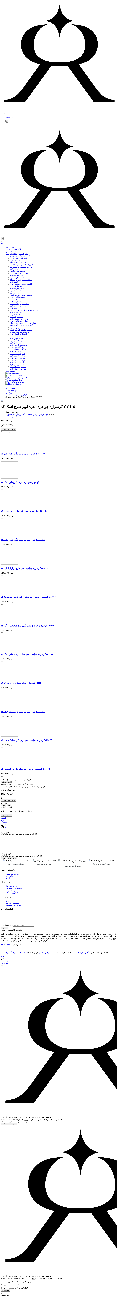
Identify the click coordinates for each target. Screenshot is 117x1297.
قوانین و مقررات (11, 893)
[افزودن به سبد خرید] (2, 489)
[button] (60, 247)
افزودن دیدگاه (6, 782)
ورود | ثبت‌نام (10, 117)
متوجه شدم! (5, 1290)
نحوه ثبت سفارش (12, 901)
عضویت (4, 928)
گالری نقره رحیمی (82, 952)
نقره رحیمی (9, 417)
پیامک (3, 830)
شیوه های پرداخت (12, 903)
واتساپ (4, 818)
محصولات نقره (11, 390)
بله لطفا (4, 1124)
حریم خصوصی (11, 891)
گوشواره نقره (10, 392)
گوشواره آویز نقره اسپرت (15, 414)
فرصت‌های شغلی (12, 874)
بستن (3, 805)
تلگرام (3, 824)
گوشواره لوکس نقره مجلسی (16, 395)
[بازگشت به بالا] (2, 965)
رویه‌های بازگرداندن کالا (14, 888)
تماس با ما (9, 876)
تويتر (2, 820)
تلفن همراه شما (7, 925)
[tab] (60, 249)
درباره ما (8, 878)
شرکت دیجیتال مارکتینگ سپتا (17, 952)
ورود (2, 243)
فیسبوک (4, 822)
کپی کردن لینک (6, 815)
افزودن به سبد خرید (8, 429)
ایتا (5, 827)
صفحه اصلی (10, 388)
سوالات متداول (11, 886)
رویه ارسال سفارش (13, 905)
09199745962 (6, 945)
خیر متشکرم (13, 1124)
